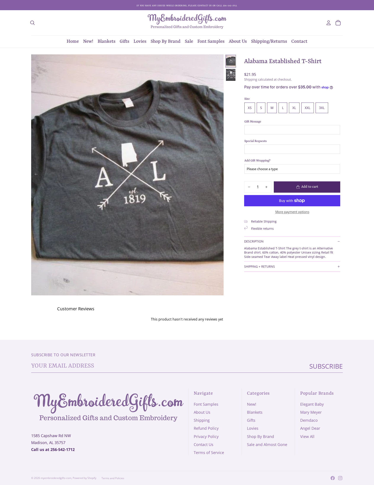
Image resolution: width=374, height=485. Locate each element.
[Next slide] (220, 175)
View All (307, 436)
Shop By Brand (260, 436)
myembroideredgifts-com (56, 478)
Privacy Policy (206, 436)
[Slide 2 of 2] (230, 75)
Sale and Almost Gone (267, 444)
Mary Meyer (311, 412)
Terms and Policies (113, 478)
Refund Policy (206, 428)
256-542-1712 (62, 449)
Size (247, 99)
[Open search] (32, 23)
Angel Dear (310, 428)
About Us (202, 412)
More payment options (292, 212)
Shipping (202, 420)
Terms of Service (209, 452)
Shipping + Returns (259, 266)
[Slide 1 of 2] (230, 61)
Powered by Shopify (84, 478)
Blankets (255, 412)
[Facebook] (332, 478)
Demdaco (309, 420)
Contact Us (203, 444)
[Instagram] (340, 478)
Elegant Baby (312, 404)
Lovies (252, 428)
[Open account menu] (328, 23)
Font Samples (206, 404)
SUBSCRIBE (326, 366)
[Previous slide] (34, 175)
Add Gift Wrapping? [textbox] (257, 160)
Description (254, 241)
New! (251, 404)
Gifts (251, 420)
